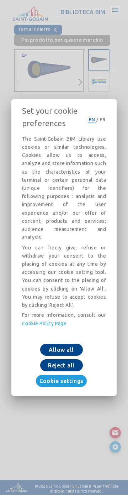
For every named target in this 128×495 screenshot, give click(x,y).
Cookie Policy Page (44, 323)
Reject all (61, 365)
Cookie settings (61, 381)
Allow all (61, 350)
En (92, 119)
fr (102, 119)
